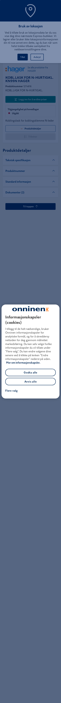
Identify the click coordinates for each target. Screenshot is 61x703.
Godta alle (30, 372)
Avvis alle (30, 381)
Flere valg (11, 390)
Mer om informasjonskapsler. (23, 362)
